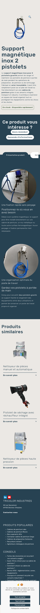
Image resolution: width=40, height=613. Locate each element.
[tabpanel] (20, 27)
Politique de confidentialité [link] (20, 608)
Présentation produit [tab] (15, 155)
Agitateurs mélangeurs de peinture (20, 544)
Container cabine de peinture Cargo (20, 537)
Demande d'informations (20, 137)
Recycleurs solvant (14, 541)
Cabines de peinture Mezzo (17, 532)
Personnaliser (20, 605)
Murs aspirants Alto (14, 534)
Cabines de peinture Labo (16, 529)
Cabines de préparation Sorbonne (19, 539)
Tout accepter (20, 597)
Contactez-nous (10, 512)
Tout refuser (20, 601)
